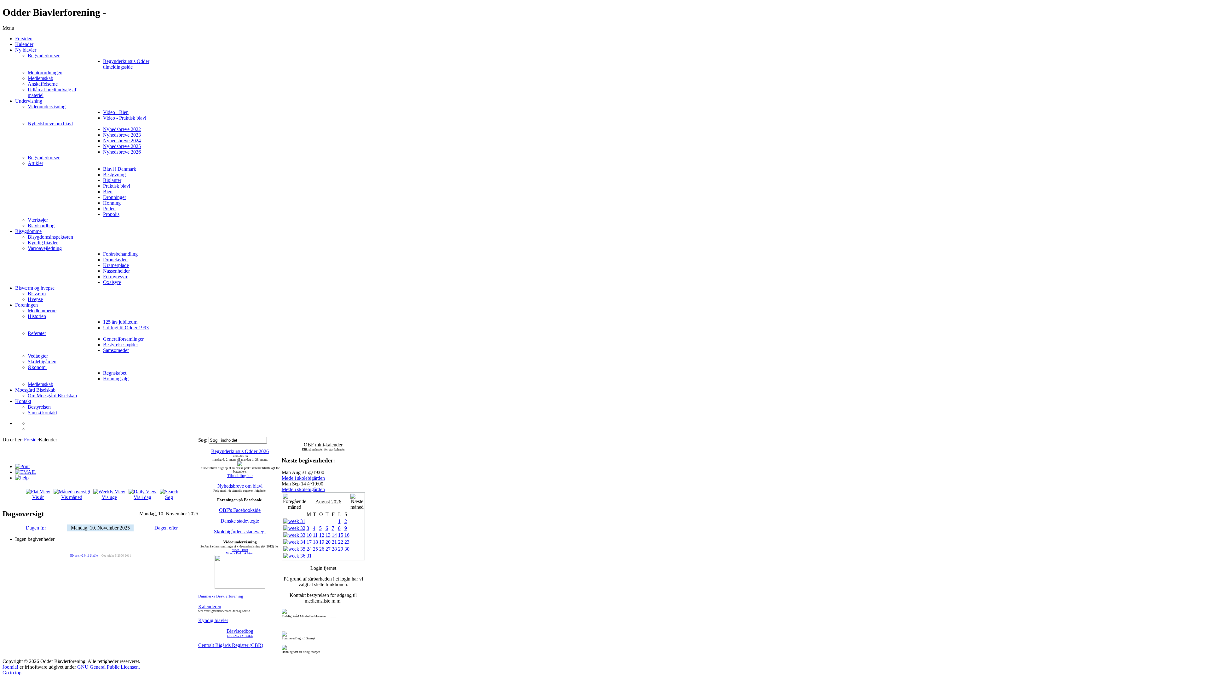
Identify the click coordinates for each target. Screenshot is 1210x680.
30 (346, 549)
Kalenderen (209, 606)
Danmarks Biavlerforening (220, 596)
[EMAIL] (25, 472)
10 (309, 535)
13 (328, 535)
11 (315, 535)
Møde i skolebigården (303, 478)
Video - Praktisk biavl (240, 553)
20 (328, 542)
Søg (169, 497)
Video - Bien (240, 550)
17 (309, 542)
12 (321, 535)
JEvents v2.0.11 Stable (84, 555)
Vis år (38, 497)
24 (309, 549)
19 (321, 542)
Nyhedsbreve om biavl (239, 486)
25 (315, 549)
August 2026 (328, 501)
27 (328, 549)
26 (321, 549)
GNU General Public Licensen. (108, 667)
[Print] (22, 466)
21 (334, 542)
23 (346, 542)
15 (340, 535)
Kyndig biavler (213, 620)
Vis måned (71, 497)
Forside (31, 439)
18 (315, 542)
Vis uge (109, 497)
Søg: (203, 440)
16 (346, 535)
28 (334, 549)
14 (334, 535)
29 (340, 549)
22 (340, 542)
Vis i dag (142, 497)
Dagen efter (166, 527)
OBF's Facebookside (240, 510)
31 (309, 555)
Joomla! (10, 667)
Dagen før (36, 527)
